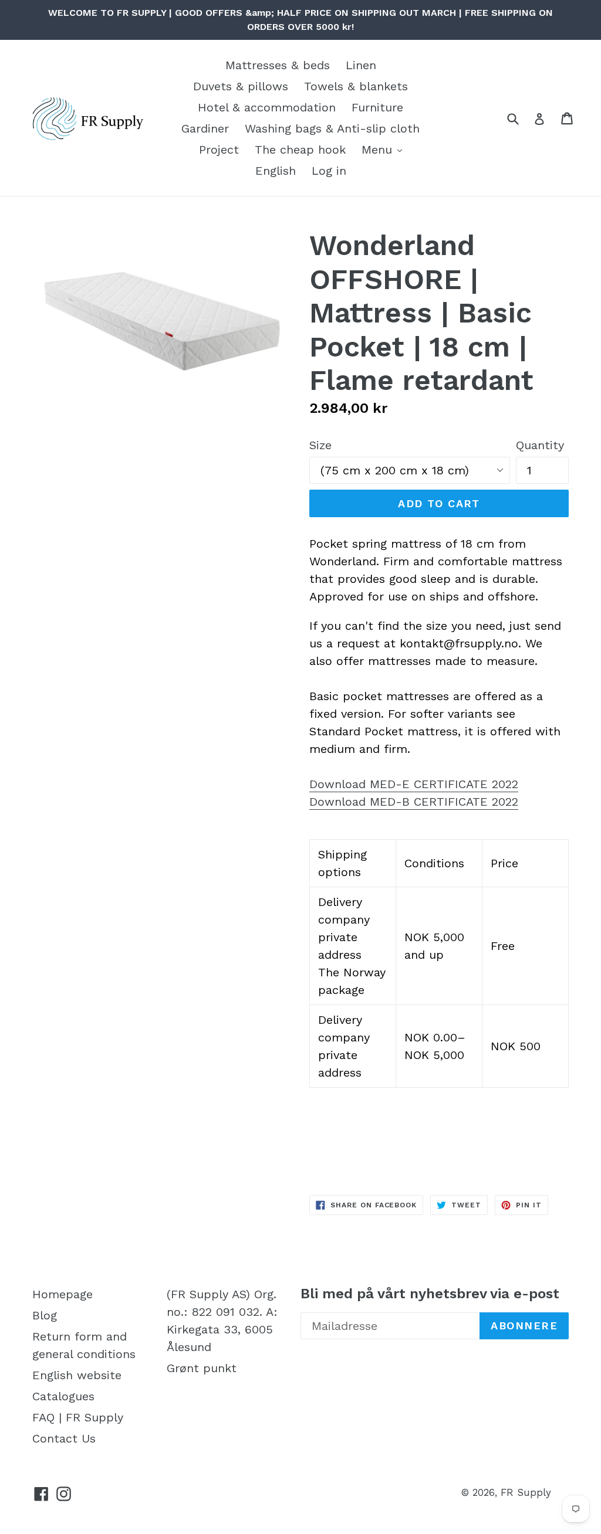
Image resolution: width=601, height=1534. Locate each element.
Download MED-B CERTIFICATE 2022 (413, 802)
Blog (44, 1315)
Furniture (377, 107)
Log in (329, 171)
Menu (379, 149)
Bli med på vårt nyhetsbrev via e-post (429, 1293)
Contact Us (64, 1438)
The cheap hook (300, 149)
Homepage (62, 1294)
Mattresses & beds (277, 65)
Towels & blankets (356, 86)
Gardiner (205, 128)
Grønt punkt (202, 1368)
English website (76, 1375)
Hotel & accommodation (267, 107)
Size (320, 445)
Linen (361, 65)
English (275, 171)
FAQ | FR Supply (77, 1417)
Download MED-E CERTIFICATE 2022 (413, 784)
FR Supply (526, 1492)
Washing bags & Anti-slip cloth (332, 128)
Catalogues (63, 1396)
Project (219, 149)
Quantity (540, 445)
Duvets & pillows (240, 86)
